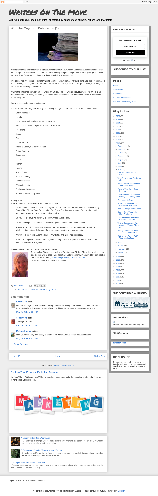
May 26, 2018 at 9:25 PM (27, 339)
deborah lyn (22, 318)
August (121, 160)
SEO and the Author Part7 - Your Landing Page (128, 237)
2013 (118, 270)
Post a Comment (21, 344)
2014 (118, 267)
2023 (118, 126)
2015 (118, 263)
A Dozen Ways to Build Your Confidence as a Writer (128, 204)
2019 (118, 140)
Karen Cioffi (21, 302)
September (122, 156)
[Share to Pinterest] (44, 286)
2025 (118, 120)
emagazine (40, 289)
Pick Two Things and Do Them (129, 209)
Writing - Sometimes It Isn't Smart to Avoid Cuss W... (128, 232)
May (120, 170)
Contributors (118, 90)
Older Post (99, 356)
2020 (118, 136)
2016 (118, 260)
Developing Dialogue (126, 200)
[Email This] (35, 286)
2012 (118, 274)
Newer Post (17, 356)
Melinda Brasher (24, 331)
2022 (118, 130)
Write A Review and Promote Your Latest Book (129, 185)
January (121, 252)
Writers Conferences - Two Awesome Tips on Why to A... (128, 225)
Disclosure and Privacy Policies (125, 102)
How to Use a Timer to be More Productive (127, 213)
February (122, 249)
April (120, 242)
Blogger (121, 491)
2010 (118, 280)
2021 (118, 133)
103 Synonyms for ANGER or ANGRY (28, 463)
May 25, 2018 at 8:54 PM (27, 312)
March (120, 246)
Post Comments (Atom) (64, 365)
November (122, 149)
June (120, 166)
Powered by (126, 60)
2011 (118, 277)
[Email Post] (30, 286)
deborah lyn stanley (26, 289)
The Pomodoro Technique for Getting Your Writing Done (129, 195)
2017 (118, 257)
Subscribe (130, 53)
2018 (118, 143)
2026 (118, 116)
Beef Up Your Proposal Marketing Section (34, 372)
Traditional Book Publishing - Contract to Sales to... (129, 219)
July (120, 163)
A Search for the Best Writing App (35, 438)
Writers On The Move (48, 12)
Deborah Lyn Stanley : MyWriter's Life (68, 258)
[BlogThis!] (37, 286)
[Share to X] (40, 286)
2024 (118, 123)
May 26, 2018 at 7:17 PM (27, 325)
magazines (51, 289)
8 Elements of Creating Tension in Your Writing (41, 450)
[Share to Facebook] (42, 286)
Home (58, 356)
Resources (117, 94)
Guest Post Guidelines (122, 98)
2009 (118, 284)
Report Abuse (119, 343)
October (121, 153)
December (122, 146)
